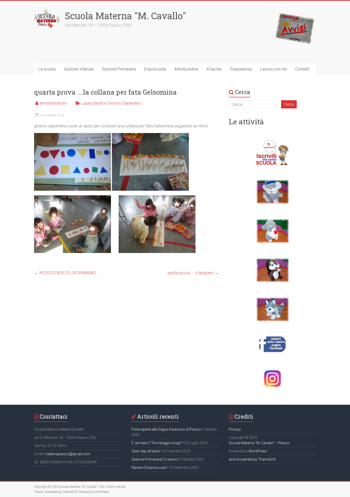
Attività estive (186, 69)
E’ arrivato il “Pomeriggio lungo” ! (157, 443)
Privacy (235, 429)
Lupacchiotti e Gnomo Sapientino (111, 103)
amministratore (53, 103)
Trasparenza (241, 69)
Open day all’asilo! (145, 451)
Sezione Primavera (119, 69)
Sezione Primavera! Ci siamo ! (155, 459)
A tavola (214, 69)
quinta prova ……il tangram (193, 272)
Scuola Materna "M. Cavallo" (125, 15)
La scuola (47, 69)
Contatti (302, 69)
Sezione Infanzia (79, 69)
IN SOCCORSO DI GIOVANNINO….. (67, 272)
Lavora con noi (273, 69)
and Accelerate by (243, 459)
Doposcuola (155, 69)
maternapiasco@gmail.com (67, 454)
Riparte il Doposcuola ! (149, 467)
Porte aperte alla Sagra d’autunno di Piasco (166, 429)
